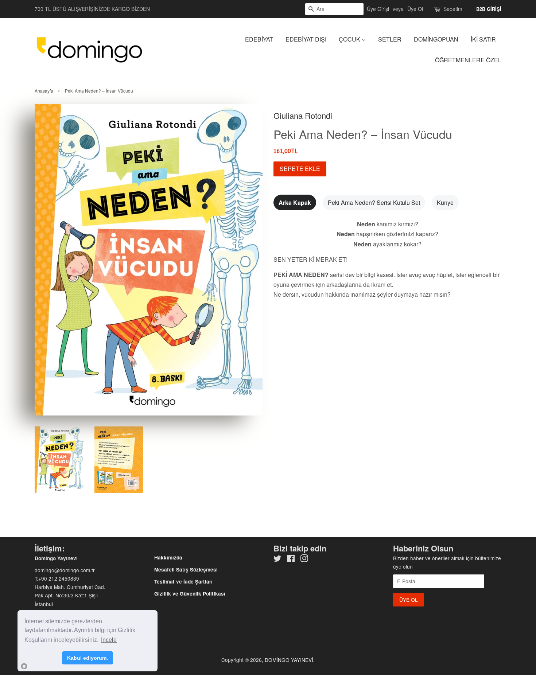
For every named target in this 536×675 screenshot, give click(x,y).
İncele (109, 640)
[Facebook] (291, 559)
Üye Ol (415, 8)
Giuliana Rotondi (302, 115)
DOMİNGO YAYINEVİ (289, 659)
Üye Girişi (378, 8)
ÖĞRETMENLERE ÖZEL (468, 60)
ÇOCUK (350, 39)
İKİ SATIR (483, 39)
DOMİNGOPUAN (436, 39)
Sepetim (452, 8)
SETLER (389, 39)
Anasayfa (44, 90)
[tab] (294, 202)
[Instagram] (304, 559)
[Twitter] (277, 559)
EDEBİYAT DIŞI (306, 39)
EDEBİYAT (259, 39)
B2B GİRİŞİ (488, 8)
